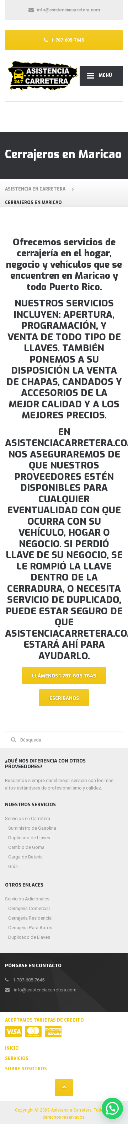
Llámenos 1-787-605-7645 (64, 676)
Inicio (12, 1048)
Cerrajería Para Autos (30, 927)
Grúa (13, 866)
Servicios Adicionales (27, 898)
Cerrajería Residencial (30, 918)
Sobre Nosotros (26, 1069)
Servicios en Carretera (27, 818)
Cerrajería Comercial (29, 908)
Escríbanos (64, 698)
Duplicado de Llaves (29, 837)
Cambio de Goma (26, 847)
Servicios (16, 1058)
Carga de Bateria (25, 857)
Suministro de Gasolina (32, 828)
